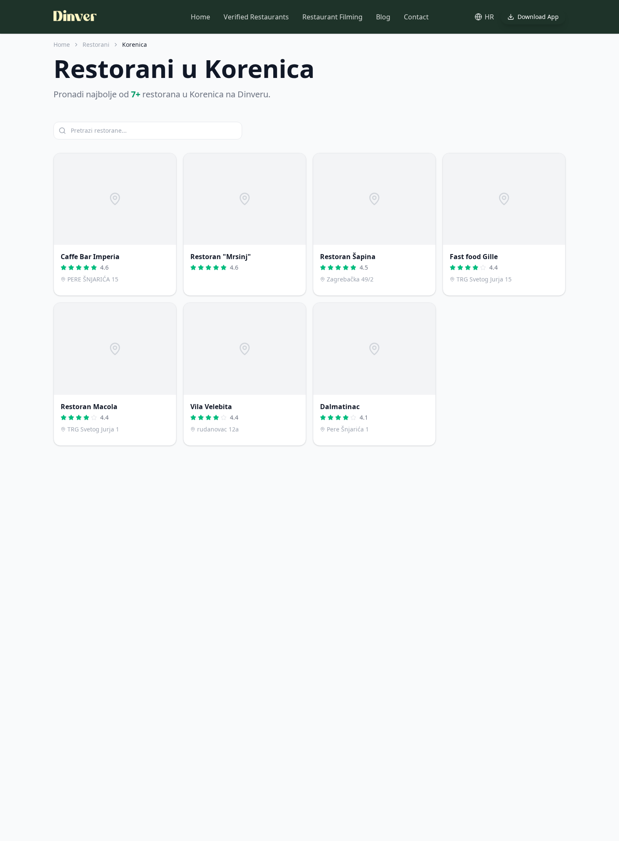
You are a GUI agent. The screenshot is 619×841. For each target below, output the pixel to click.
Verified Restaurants (256, 16)
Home (200, 16)
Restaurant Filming (332, 16)
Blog (383, 16)
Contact (416, 16)
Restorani (96, 44)
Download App (538, 17)
